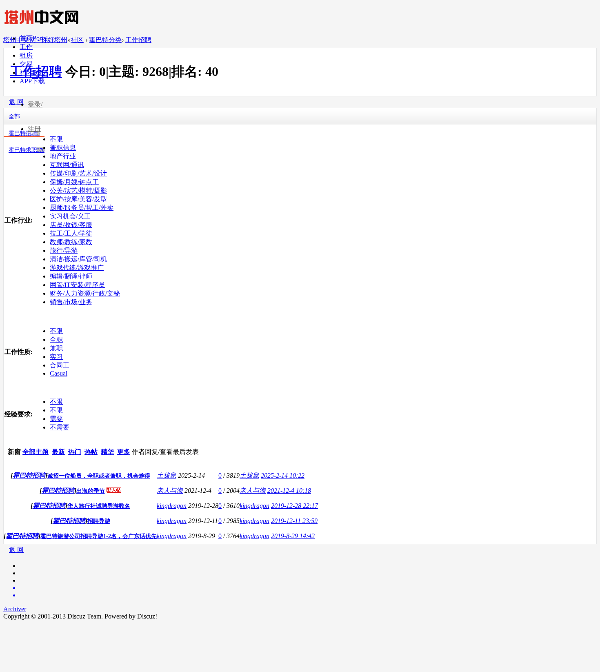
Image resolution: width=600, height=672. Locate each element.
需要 (56, 418)
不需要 (59, 427)
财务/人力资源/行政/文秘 (85, 293)
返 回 (16, 549)
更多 (123, 451)
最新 (58, 451)
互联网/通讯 (67, 164)
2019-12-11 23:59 (294, 520)
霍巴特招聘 (29, 475)
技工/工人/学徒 (71, 233)
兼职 (56, 348)
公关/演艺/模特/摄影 (78, 190)
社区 (32, 72)
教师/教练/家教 (71, 241)
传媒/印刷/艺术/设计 (78, 173)
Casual (58, 373)
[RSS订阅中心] (308, 595)
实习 (56, 356)
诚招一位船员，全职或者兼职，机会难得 (98, 476)
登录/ (35, 104)
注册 (34, 128)
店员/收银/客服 (71, 224)
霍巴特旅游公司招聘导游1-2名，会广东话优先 (98, 536)
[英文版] (308, 588)
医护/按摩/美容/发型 (78, 199)
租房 (26, 55)
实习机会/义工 (70, 216)
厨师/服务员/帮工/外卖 (81, 207)
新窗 (14, 451)
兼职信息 (63, 147)
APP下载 (32, 81)
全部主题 (35, 451)
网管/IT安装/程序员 (77, 284)
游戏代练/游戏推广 (77, 267)
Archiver (14, 608)
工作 (26, 46)
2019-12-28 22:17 (294, 505)
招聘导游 (98, 521)
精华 (107, 451)
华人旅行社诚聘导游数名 (98, 506)
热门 (74, 451)
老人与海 (170, 490)
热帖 (91, 451)
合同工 (59, 365)
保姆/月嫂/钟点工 (74, 181)
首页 (34, 38)
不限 (56, 330)
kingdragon (172, 505)
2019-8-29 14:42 (293, 535)
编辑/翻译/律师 (71, 276)
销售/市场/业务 (71, 301)
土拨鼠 (166, 475)
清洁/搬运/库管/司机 (78, 259)
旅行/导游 (64, 250)
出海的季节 (90, 491)
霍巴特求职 (26, 150)
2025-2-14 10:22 (282, 475)
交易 (26, 63)
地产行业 (63, 156)
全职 (56, 339)
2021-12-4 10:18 (289, 490)
